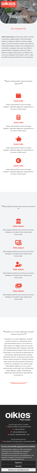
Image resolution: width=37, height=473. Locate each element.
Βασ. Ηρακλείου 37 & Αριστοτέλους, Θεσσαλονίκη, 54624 (19, 441)
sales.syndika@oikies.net (19, 432)
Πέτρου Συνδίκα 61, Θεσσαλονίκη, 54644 (19, 427)
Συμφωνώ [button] (18, 462)
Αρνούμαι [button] (18, 466)
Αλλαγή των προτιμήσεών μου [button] (18, 470)
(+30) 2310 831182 (20, 429)
